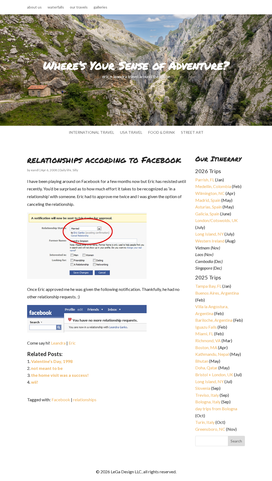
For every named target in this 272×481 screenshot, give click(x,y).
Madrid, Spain (207, 200)
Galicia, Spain (207, 213)
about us (34, 7)
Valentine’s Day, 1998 (52, 361)
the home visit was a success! (60, 375)
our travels (79, 7)
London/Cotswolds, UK (216, 220)
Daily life (65, 170)
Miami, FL (204, 333)
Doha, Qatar (206, 367)
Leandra (58, 342)
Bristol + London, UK (214, 374)
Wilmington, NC (210, 193)
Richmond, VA (208, 340)
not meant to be (47, 368)
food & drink (161, 133)
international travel (91, 133)
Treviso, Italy (207, 395)
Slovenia (202, 388)
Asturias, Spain (208, 206)
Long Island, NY (209, 233)
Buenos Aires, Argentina (217, 292)
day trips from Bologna (216, 408)
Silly (75, 170)
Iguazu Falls (206, 326)
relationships (84, 399)
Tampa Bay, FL (208, 285)
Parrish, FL (204, 179)
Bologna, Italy (207, 401)
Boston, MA (206, 347)
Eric (72, 342)
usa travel (131, 133)
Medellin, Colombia (213, 186)
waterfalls (56, 7)
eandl (35, 170)
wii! (34, 381)
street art (192, 133)
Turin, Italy (205, 422)
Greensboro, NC (210, 429)
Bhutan (201, 360)
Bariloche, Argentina (213, 320)
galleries (100, 7)
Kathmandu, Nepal (212, 354)
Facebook (61, 399)
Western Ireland (209, 240)
